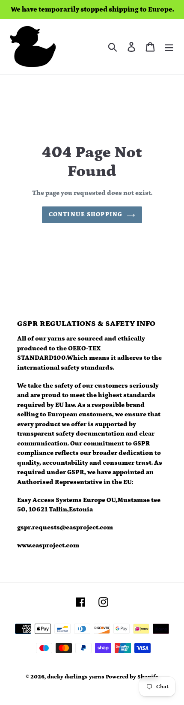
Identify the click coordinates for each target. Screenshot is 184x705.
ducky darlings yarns (75, 677)
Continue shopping (85, 214)
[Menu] (169, 46)
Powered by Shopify (132, 677)
